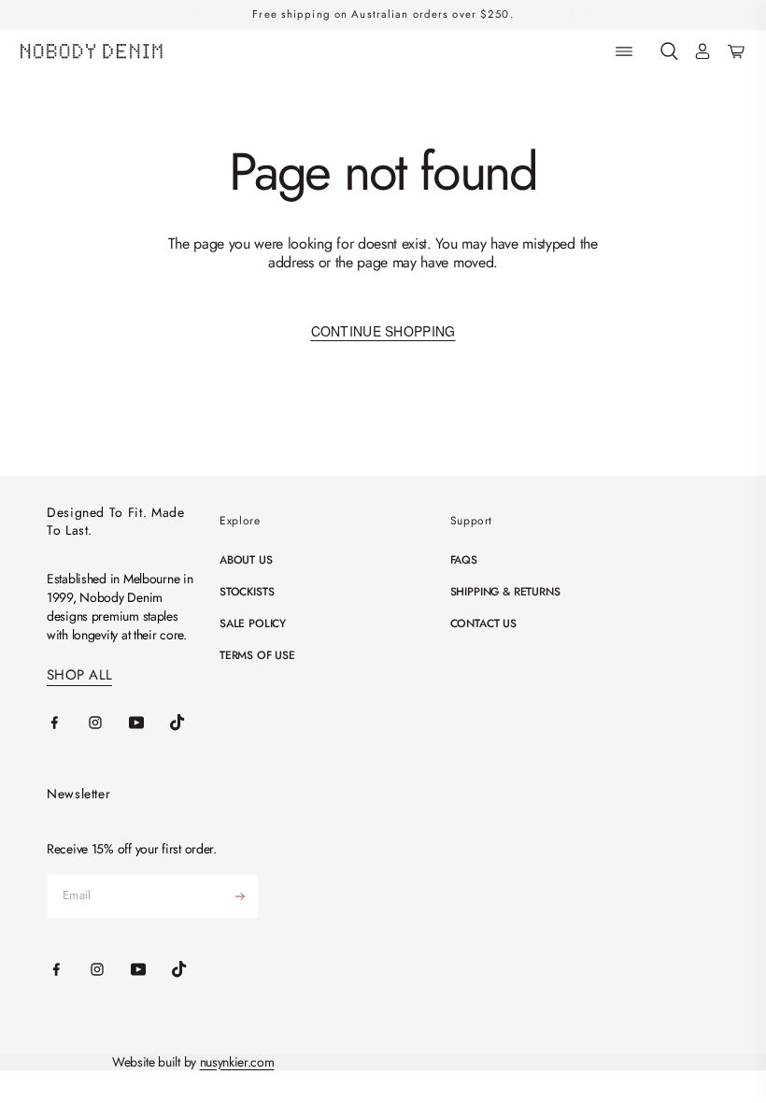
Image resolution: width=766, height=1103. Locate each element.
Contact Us (483, 623)
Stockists (247, 591)
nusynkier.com (237, 1062)
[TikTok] (190, 722)
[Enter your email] (240, 896)
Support (471, 520)
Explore (240, 520)
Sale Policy (253, 623)
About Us (246, 560)
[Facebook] (67, 722)
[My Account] (702, 52)
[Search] (669, 52)
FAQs (463, 560)
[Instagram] (108, 722)
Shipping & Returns (505, 591)
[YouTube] (149, 722)
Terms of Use (257, 655)
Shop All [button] (79, 675)
